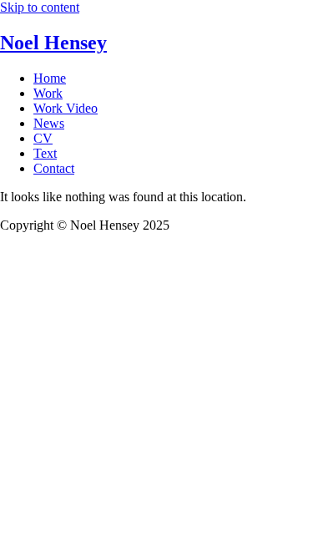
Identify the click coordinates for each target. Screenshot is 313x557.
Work (48, 93)
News (48, 123)
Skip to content (39, 7)
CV (43, 138)
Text (45, 153)
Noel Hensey (53, 42)
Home (49, 78)
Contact (53, 168)
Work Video (65, 108)
